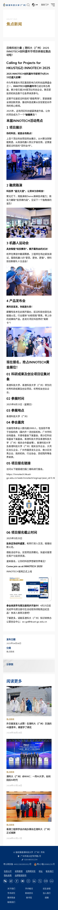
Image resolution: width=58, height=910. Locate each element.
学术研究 (11, 893)
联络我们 (11, 902)
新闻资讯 (29, 893)
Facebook (17, 881)
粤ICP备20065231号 (46, 864)
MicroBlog (11, 881)
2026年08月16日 (14, 732)
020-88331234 (30, 859)
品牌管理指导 (20, 875)
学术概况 (29, 888)
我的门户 (45, 4)
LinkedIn (34, 881)
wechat (5, 881)
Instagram (28, 881)
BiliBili (51, 881)
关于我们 (11, 888)
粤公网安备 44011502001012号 (17, 864)
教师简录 (11, 897)
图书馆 (29, 897)
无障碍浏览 (30, 871)
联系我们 (49, 871)
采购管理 (19, 871)
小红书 (46, 881)
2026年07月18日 (14, 785)
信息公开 (8, 871)
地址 (41, 871)
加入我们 (47, 893)
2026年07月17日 (14, 838)
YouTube (22, 881)
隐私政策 (8, 875)
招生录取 (47, 888)
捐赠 (47, 897)
